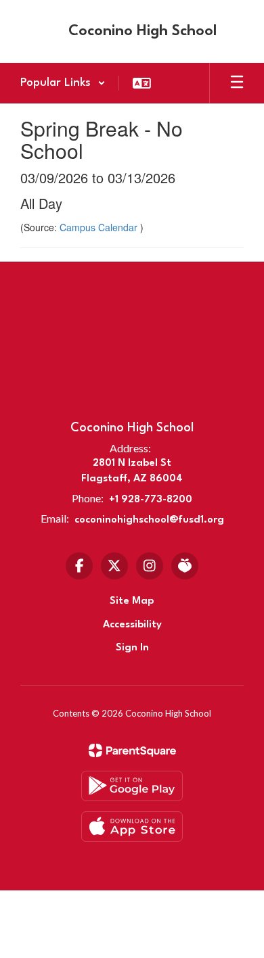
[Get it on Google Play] (132, 786)
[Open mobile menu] (237, 83)
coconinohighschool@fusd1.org (149, 520)
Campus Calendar (100, 227)
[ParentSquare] (132, 750)
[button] (63, 83)
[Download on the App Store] (132, 826)
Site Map (132, 601)
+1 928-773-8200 (150, 500)
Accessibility (132, 625)
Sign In (132, 648)
